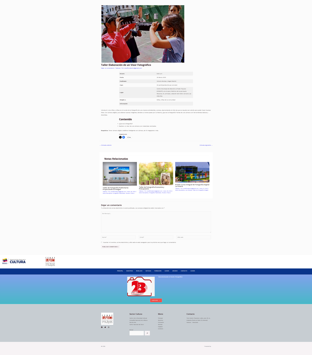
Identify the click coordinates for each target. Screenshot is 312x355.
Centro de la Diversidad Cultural (138, 318)
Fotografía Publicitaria (119, 193)
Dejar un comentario (107, 68)
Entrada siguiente (206, 145)
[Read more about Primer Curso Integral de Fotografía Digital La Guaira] (192, 172)
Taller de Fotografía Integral (200, 190)
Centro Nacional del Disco (137, 324)
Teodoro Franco (130, 193)
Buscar (131, 329)
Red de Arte (133, 322)
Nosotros (129, 271)
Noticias (148, 271)
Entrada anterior (106, 145)
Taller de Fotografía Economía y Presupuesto (151, 188)
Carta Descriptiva (107, 193)
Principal (120, 271)
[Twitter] (105, 327)
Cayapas (160, 326)
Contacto (184, 271)
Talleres (117, 68)
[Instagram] (108, 327)
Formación (157, 271)
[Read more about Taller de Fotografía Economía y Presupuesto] (156, 173)
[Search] (147, 333)
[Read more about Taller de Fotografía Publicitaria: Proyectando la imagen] (120, 173)
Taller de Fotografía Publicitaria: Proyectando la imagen (116, 188)
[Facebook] (102, 327)
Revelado (139, 271)
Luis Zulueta (188, 190)
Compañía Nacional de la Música (138, 320)
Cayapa (167, 271)
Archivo (175, 271)
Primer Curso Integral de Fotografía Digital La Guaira (192, 185)
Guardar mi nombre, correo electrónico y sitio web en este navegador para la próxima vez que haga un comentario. (139, 242)
